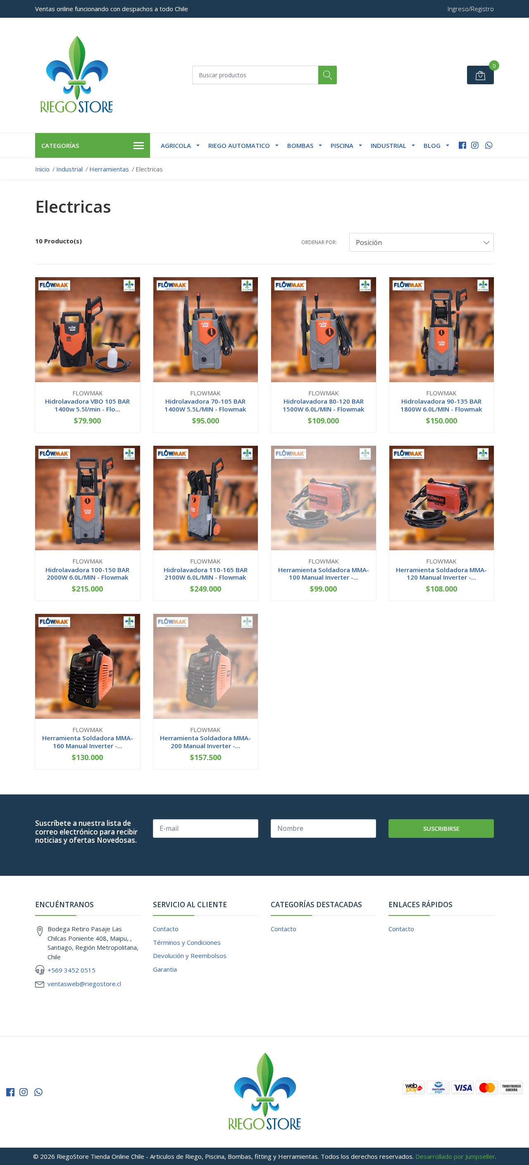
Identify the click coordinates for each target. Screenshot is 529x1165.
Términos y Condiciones (187, 942)
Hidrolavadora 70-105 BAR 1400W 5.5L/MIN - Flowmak (205, 405)
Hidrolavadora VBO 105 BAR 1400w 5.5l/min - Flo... (87, 405)
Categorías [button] (60, 145)
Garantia (165, 969)
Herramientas (109, 169)
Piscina (342, 145)
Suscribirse (441, 828)
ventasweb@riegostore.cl (84, 984)
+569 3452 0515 (71, 970)
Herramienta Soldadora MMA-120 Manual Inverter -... (441, 573)
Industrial (388, 145)
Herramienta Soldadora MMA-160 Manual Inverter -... (87, 741)
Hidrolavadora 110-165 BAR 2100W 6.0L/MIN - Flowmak (206, 573)
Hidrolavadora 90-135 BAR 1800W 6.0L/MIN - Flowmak (441, 405)
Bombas (300, 145)
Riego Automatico (239, 145)
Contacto (166, 929)
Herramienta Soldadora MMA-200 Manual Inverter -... (205, 741)
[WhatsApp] (489, 145)
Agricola (176, 145)
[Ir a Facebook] (462, 145)
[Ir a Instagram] (475, 145)
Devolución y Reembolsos (189, 955)
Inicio (42, 169)
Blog (432, 145)
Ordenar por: (319, 242)
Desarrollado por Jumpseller (455, 1156)
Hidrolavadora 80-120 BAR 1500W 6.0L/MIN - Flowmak (324, 405)
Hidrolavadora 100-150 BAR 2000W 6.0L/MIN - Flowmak (87, 573)
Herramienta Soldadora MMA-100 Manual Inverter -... (323, 573)
